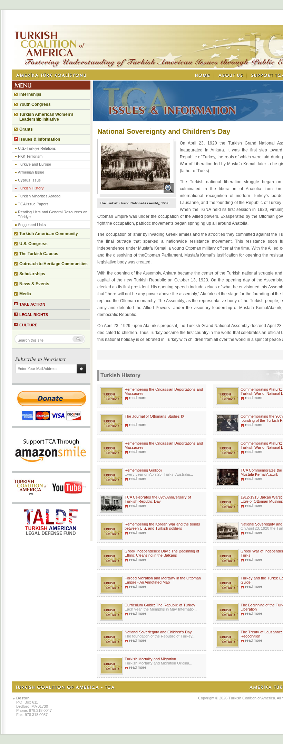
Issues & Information (39, 139)
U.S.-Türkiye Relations (37, 148)
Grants (26, 129)
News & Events (34, 283)
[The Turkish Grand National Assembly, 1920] (168, 192)
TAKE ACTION (32, 304)
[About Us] (230, 75)
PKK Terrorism (30, 156)
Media (25, 293)
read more (137, 398)
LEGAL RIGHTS (33, 315)
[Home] (203, 75)
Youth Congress (35, 104)
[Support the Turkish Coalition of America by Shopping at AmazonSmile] (51, 469)
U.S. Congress (33, 243)
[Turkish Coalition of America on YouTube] (51, 500)
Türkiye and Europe (34, 164)
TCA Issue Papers (33, 204)
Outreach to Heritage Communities (53, 263)
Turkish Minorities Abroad (39, 196)
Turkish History (31, 188)
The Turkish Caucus (38, 253)
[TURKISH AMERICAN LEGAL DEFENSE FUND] (51, 539)
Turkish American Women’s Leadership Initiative (46, 117)
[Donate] (51, 424)
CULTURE (28, 325)
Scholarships (32, 273)
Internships (30, 94)
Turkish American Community (48, 233)
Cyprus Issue (29, 180)
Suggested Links (32, 225)
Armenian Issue (31, 172)
